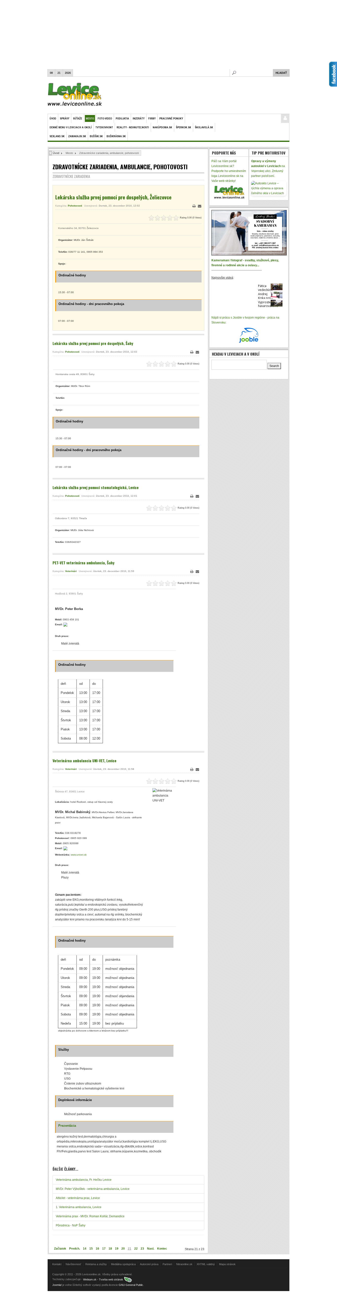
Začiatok (60, 1248)
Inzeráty (139, 118)
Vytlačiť (194, 206)
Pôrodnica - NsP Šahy (70, 1225)
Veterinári (71, 571)
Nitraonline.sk (184, 1264)
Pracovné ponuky (171, 118)
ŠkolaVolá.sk (204, 127)
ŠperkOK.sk (183, 127)
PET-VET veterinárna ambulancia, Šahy (83, 562)
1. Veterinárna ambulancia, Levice (78, 1207)
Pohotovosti (75, 205)
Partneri (167, 1264)
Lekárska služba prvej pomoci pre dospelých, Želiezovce (113, 197)
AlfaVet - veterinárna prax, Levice (78, 1198)
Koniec (162, 1248)
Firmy (152, 118)
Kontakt (56, 1264)
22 (136, 1248)
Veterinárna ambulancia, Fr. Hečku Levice (84, 1180)
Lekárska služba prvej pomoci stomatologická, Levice (96, 487)
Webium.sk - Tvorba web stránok (103, 1279)
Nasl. (150, 1248)
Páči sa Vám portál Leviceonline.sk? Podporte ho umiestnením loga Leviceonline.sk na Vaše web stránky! (228, 171)
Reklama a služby (96, 1264)
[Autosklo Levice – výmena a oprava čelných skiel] (268, 188)
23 (142, 1248)
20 (123, 1248)
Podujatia (122, 118)
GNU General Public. (131, 1284)
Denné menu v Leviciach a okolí (71, 127)
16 (97, 1248)
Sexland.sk (57, 136)
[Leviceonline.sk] (75, 95)
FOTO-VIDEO (105, 118)
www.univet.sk (79, 854)
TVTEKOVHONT (104, 127)
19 (116, 1248)
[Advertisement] (168, 34)
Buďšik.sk (96, 136)
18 (110, 1248)
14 (84, 1248)
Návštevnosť (73, 1264)
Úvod (53, 118)
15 (91, 1248)
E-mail (200, 206)
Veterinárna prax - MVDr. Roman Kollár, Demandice (90, 1216)
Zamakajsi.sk (77, 136)
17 (104, 1248)
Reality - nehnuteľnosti (133, 127)
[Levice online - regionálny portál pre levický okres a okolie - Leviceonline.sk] (228, 192)
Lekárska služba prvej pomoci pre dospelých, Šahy (93, 343)
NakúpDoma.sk (162, 127)
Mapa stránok (227, 1264)
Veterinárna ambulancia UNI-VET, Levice (84, 760)
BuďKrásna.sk (116, 136)
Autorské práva (149, 1264)
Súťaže (77, 118)
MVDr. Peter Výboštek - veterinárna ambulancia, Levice (93, 1189)
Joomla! (57, 1284)
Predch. (74, 1248)
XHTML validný (206, 1264)
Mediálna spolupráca (123, 1264)
